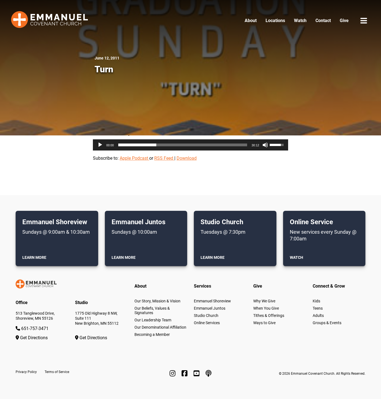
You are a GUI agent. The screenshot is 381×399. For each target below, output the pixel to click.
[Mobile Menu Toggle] (364, 20)
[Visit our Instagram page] (173, 374)
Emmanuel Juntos (209, 308)
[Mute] (265, 145)
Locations (275, 20)
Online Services (207, 323)
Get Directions (33, 337)
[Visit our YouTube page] (197, 374)
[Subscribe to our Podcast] (208, 374)
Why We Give (264, 301)
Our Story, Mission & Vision (157, 301)
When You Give (266, 308)
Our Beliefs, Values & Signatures (152, 310)
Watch (300, 20)
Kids (316, 301)
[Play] (100, 145)
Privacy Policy (26, 372)
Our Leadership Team (152, 320)
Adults (318, 315)
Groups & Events (327, 323)
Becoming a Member (152, 334)
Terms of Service (57, 372)
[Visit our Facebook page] (185, 374)
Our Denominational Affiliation (160, 327)
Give (344, 20)
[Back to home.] (49, 20)
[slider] (182, 145)
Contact (323, 20)
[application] (190, 144)
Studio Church (206, 315)
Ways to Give (264, 323)
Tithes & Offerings (268, 315)
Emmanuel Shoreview (212, 301)
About (251, 20)
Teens (318, 308)
